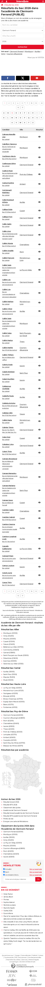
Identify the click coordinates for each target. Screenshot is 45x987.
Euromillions (8, 913)
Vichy (3, 54)
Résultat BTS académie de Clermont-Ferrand (20, 816)
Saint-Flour (24, 373)
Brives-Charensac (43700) (13, 699)
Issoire (22, 366)
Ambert (23, 184)
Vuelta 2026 (7, 911)
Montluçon (29, 51)
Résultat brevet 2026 (11, 802)
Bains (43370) (8, 705)
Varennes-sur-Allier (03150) (13, 664)
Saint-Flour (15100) (10, 674)
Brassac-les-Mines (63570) (13, 746)
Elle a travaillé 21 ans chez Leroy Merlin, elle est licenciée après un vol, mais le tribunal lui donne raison (21, 924)
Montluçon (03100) (10, 633)
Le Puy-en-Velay (26, 270)
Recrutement (22, 957)
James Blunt (8, 897)
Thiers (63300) (8, 729)
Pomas (6, 900)
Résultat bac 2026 (12, 5)
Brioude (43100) (9, 696)
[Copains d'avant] (11, 980)
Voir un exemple (35, 869)
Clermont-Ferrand (16, 51)
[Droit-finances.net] (33, 975)
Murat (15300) (8, 680)
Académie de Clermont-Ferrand (15, 810)
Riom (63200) (8, 721)
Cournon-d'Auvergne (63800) (14, 718)
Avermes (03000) (9, 661)
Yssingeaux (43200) (10, 693)
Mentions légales (34, 959)
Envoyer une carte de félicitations (15, 821)
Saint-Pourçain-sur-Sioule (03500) (16, 655)
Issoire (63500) (8, 726)
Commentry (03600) (11, 650)
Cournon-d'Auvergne (14, 54)
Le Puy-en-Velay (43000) (12, 688)
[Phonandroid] (33, 984)
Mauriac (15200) (9, 677)
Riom (22, 252)
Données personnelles (34, 957)
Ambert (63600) (9, 737)
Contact (40, 955)
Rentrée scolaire (9, 905)
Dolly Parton (8, 894)
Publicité (34, 955)
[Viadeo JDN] (33, 980)
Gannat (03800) (9, 653)
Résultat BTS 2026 (10, 805)
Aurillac (37, 51)
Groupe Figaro (14, 962)
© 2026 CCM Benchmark (27, 962)
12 (36, 103)
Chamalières (24, 245)
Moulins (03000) (9, 639)
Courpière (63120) (9, 740)
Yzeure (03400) (9, 644)
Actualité (8, 869)
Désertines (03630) (10, 658)
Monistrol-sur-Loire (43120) (13, 691)
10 (31, 103)
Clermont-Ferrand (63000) (13, 715)
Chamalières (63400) (11, 723)
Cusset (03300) (9, 641)
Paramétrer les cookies (13, 959)
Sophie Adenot (9, 902)
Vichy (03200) (8, 636)
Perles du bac (8, 819)
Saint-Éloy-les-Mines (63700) (14, 743)
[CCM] (33, 971)
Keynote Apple (9, 908)
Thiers (22, 342)
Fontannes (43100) (10, 707)
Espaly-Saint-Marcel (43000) (13, 702)
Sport (7, 872)
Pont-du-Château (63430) (12, 732)
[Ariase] (11, 984)
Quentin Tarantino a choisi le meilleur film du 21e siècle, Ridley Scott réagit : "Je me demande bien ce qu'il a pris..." (22, 941)
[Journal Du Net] (11, 975)
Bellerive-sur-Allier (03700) (13, 647)
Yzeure (22, 414)
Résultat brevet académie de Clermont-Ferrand (21, 813)
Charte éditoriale (26, 955)
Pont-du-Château (26, 174)
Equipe (17, 955)
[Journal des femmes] (11, 971)
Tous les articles (9, 957)
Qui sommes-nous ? (8, 955)
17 (22, 107)
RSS (16, 957)
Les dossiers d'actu (11, 875)
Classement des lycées (12, 808)
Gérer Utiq (24, 959)
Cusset (22, 211)
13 (18, 107)
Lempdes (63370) (10, 735)
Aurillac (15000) (8, 672)
